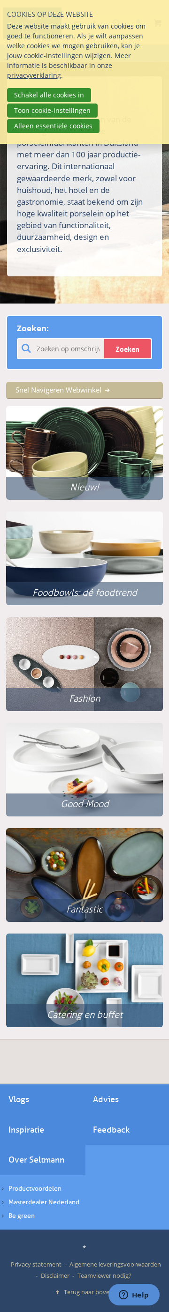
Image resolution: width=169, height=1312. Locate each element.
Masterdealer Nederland (43, 1202)
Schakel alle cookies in (49, 94)
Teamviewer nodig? (104, 1275)
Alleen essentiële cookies (53, 125)
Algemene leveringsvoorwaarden (115, 1264)
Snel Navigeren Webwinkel (58, 389)
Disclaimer (55, 1275)
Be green (21, 1216)
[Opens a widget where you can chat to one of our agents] (134, 1295)
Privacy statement (36, 1264)
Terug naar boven (88, 1292)
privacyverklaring (34, 75)
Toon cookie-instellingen (52, 110)
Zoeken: (33, 328)
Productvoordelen (34, 1189)
